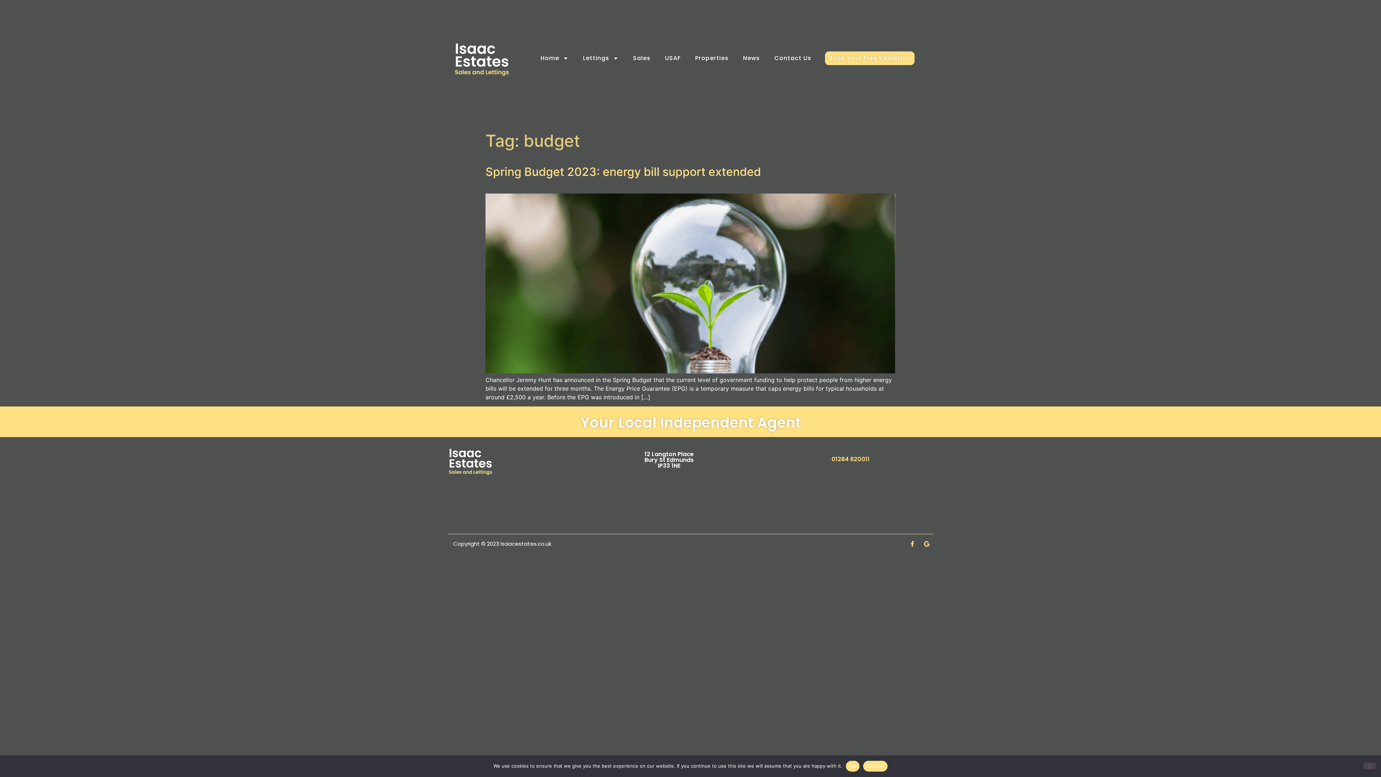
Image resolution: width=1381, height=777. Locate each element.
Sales (642, 58)
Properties (712, 58)
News (751, 58)
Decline (875, 766)
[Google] (927, 544)
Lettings (596, 58)
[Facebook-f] (912, 544)
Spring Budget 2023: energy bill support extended (623, 172)
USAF (673, 58)
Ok (852, 766)
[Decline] (1369, 766)
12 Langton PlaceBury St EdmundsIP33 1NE (669, 460)
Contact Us (792, 58)
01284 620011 (850, 459)
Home (550, 58)
